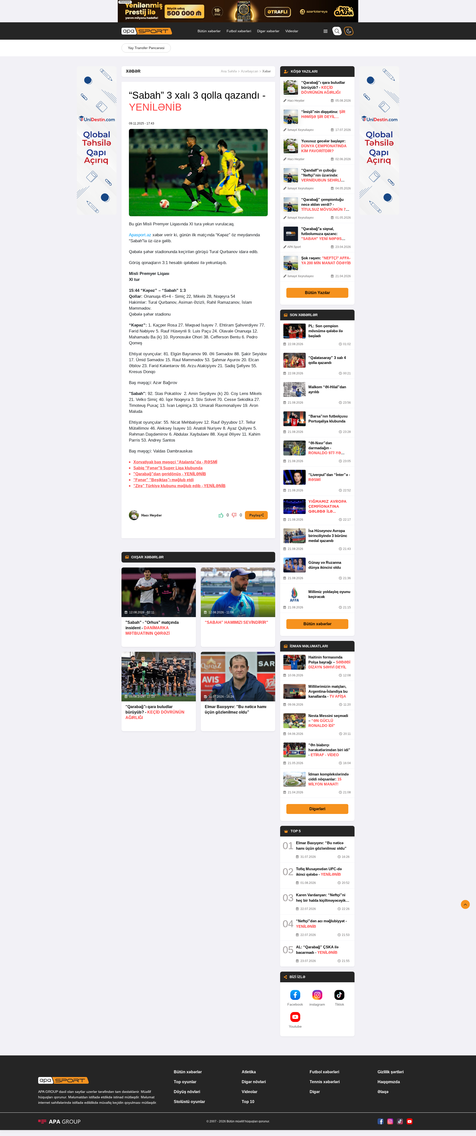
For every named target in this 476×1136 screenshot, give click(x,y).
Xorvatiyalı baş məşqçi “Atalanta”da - (175, 462)
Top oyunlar (185, 1082)
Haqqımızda (389, 1082)
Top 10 (248, 1102)
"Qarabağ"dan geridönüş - (169, 474)
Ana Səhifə (229, 71)
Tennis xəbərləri (325, 1082)
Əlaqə (383, 1092)
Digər (315, 1092)
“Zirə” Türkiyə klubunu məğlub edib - (179, 486)
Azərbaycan (249, 71)
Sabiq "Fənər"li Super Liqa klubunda (168, 468)
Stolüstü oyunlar (189, 1102)
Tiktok (339, 1004)
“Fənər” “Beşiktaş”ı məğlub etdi (163, 480)
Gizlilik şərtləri (391, 1072)
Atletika (249, 1072)
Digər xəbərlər (268, 31)
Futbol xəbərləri (239, 31)
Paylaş (255, 515)
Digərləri (317, 809)
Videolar (291, 31)
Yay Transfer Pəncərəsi (146, 48)
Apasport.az (140, 235)
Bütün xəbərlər (209, 31)
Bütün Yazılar (317, 293)
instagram (317, 1004)
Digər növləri (254, 1082)
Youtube (295, 1026)
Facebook (295, 1004)
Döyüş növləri (187, 1092)
